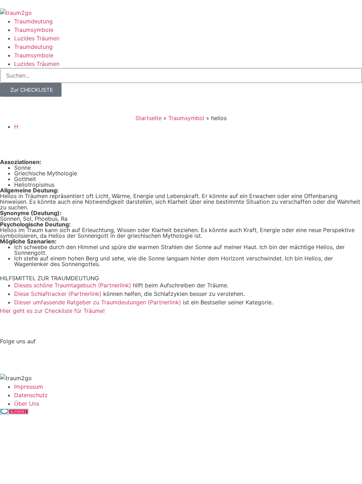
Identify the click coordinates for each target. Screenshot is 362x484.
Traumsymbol (186, 118)
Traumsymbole (33, 29)
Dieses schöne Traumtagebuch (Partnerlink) (72, 285)
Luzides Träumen (36, 38)
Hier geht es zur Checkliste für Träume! (52, 310)
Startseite (148, 118)
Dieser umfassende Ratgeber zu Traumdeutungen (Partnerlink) (97, 302)
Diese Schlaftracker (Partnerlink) (57, 293)
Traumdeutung (33, 21)
